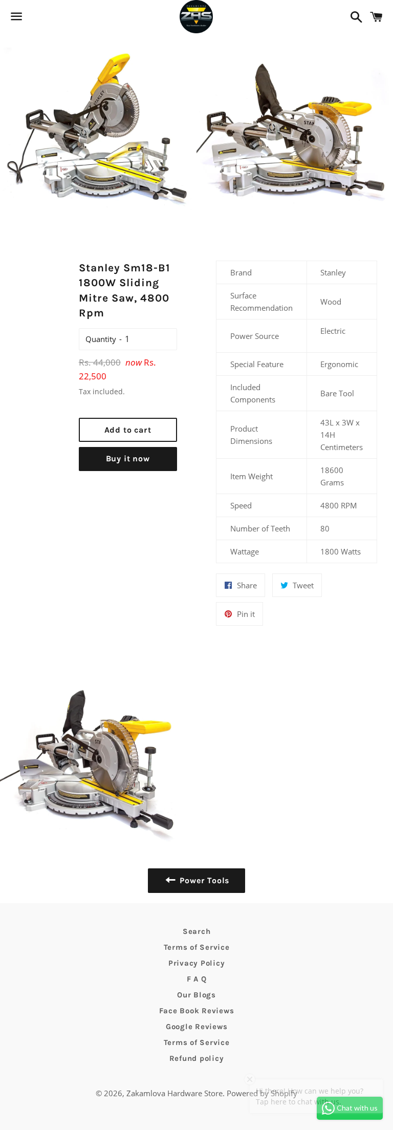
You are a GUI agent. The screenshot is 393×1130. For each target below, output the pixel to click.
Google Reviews (197, 1026)
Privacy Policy (196, 963)
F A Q (197, 979)
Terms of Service (197, 947)
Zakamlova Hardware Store (174, 1093)
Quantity (100, 339)
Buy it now (128, 458)
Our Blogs (196, 994)
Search (197, 931)
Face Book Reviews (196, 1010)
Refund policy (196, 1058)
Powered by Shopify (262, 1093)
